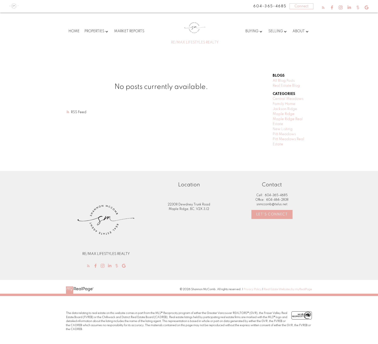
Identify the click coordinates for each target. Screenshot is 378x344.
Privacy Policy (253, 289)
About (299, 31)
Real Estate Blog (286, 85)
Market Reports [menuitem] (129, 31)
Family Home (284, 104)
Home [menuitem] (74, 31)
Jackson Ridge (285, 109)
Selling (275, 31)
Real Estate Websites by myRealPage (288, 289)
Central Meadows (288, 99)
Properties (94, 31)
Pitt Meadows (284, 134)
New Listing (283, 129)
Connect (302, 6)
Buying (251, 31)
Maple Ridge (284, 114)
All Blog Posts (284, 81)
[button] (323, 7)
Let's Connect (272, 214)
